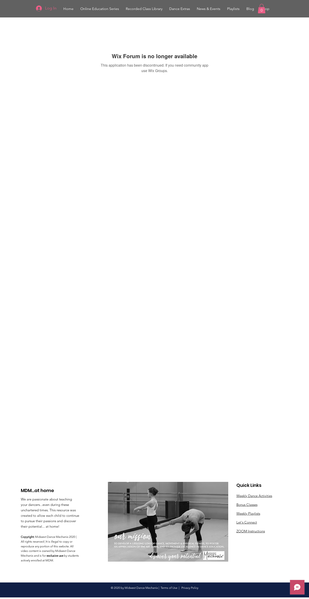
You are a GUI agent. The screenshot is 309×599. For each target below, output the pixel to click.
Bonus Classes (246, 504)
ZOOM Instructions (250, 531)
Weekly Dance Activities (254, 496)
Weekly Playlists (248, 513)
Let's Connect (246, 522)
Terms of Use (169, 587)
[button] (144, 9)
